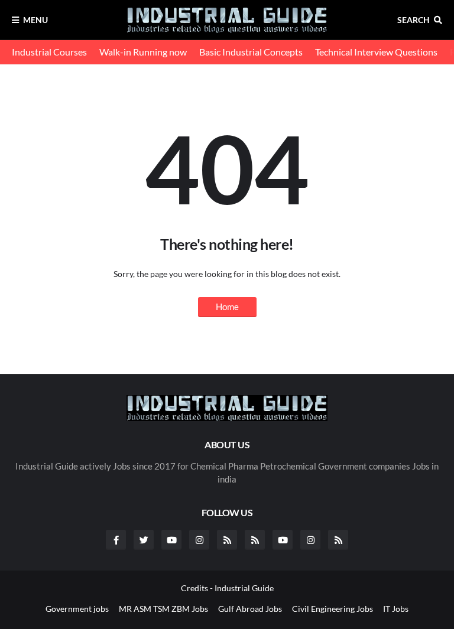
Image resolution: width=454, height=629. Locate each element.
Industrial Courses (49, 51)
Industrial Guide (244, 588)
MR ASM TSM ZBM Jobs (163, 609)
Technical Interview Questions (376, 51)
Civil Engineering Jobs (332, 609)
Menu (35, 20)
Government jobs (77, 609)
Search (413, 20)
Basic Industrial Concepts (251, 51)
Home (227, 306)
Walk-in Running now (143, 51)
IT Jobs (395, 609)
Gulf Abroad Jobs (250, 609)
